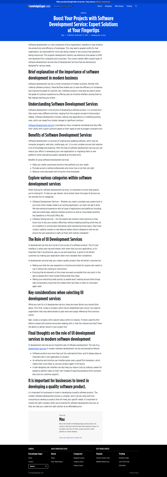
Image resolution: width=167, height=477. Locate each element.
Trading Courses (79, 462)
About (100, 6)
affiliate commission (102, 2)
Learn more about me (66, 6)
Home (30, 458)
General (83, 13)
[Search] (46, 466)
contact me (78, 438)
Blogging (108, 6)
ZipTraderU (122, 465)
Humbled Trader (124, 458)
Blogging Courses (79, 458)
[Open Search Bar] (136, 6)
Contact (30, 462)
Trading (129, 6)
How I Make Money (57, 462)
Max (62, 35)
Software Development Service (41, 125)
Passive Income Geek (103, 458)
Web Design (119, 6)
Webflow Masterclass (102, 462)
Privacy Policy (134, 473)
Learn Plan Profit (124, 462)
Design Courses (78, 465)
